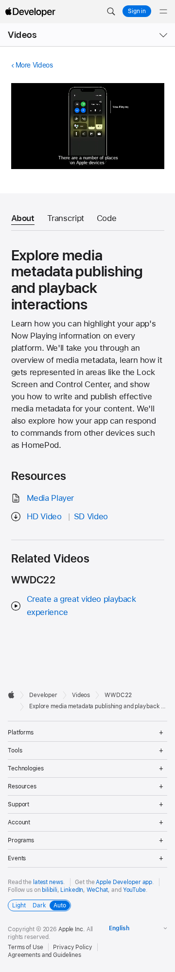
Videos (22, 34)
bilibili (49, 890)
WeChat (97, 890)
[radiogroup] (39, 905)
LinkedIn (71, 890)
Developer (43, 695)
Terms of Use (25, 947)
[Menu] (163, 11)
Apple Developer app (124, 882)
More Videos (34, 65)
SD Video (91, 516)
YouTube (134, 890)
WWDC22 (118, 695)
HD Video (44, 516)
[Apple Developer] (30, 11)
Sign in (137, 11)
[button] (110, 11)
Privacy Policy (72, 947)
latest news (48, 882)
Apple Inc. (71, 929)
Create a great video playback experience (81, 605)
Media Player (50, 498)
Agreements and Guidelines (44, 955)
